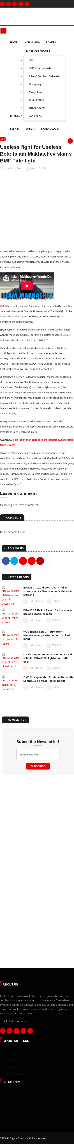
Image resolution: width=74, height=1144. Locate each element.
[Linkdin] (20, 3)
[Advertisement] (37, 208)
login (11, 505)
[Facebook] (2, 3)
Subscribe (38, 766)
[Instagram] (8, 3)
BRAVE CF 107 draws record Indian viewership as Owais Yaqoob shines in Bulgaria (48, 591)
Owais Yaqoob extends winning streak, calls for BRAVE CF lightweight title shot (48, 658)
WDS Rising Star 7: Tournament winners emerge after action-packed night (46, 635)
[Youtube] (26, 3)
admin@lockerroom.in (16, 1021)
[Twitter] (14, 3)
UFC (3, 139)
